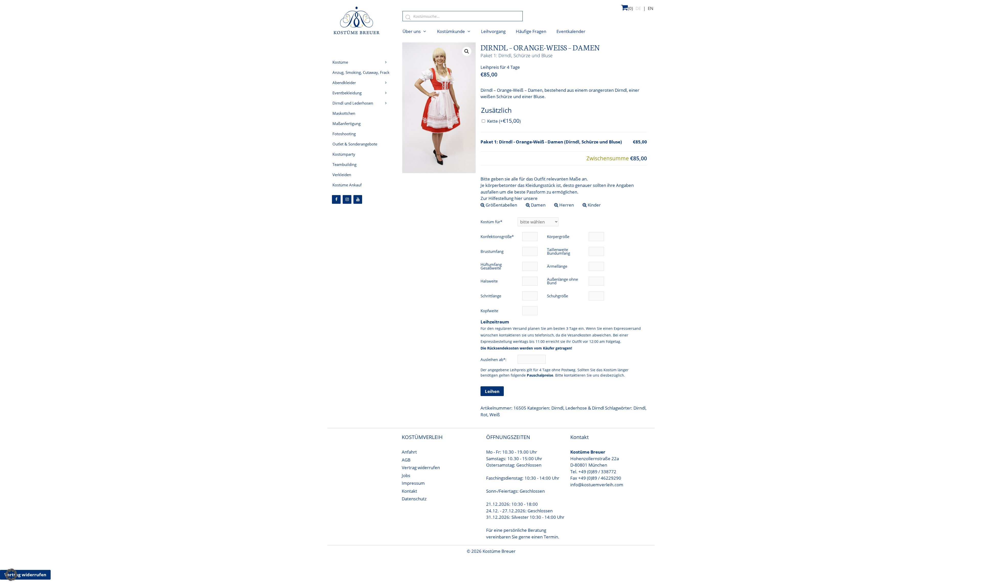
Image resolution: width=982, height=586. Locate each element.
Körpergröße (558, 236)
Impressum (413, 483)
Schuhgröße (557, 296)
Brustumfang (492, 251)
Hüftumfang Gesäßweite (491, 266)
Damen (537, 205)
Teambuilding (344, 164)
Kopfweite (489, 310)
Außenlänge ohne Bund (562, 281)
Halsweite (489, 281)
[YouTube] (357, 199)
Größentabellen (501, 205)
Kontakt (409, 491)
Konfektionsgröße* (497, 236)
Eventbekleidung (347, 92)
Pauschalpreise (540, 375)
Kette (504, 121)
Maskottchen (343, 113)
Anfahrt (409, 452)
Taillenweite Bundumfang (558, 251)
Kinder (594, 205)
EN (650, 8)
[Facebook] (336, 199)
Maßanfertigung (346, 123)
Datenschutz (414, 499)
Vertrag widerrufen (421, 467)
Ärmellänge (557, 266)
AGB (406, 460)
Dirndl (557, 408)
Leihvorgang (493, 31)
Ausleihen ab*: (494, 359)
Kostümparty (343, 154)
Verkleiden (341, 174)
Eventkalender (570, 31)
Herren (566, 205)
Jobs (406, 475)
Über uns (412, 31)
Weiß (494, 415)
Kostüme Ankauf (347, 184)
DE (638, 8)
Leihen (492, 391)
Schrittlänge (491, 296)
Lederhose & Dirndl (584, 408)
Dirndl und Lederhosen (352, 103)
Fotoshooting (344, 133)
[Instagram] (347, 199)
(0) (630, 8)
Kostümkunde (451, 31)
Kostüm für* (491, 221)
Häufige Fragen (531, 31)
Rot (484, 415)
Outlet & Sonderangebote (354, 143)
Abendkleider (344, 82)
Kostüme (340, 62)
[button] (466, 51)
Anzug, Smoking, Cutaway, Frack (360, 72)
